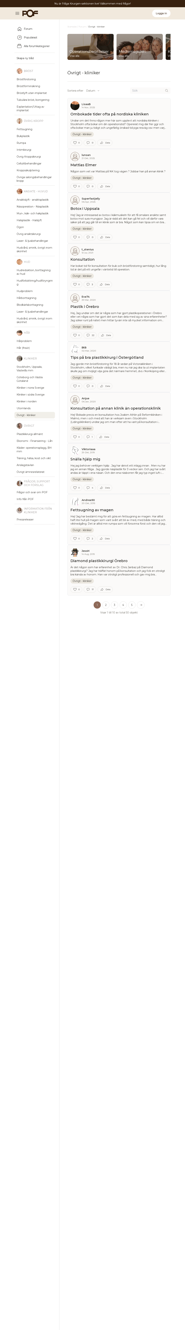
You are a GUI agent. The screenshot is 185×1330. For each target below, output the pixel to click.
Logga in (161, 13)
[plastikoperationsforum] (28, 13)
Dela (107, 142)
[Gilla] (75, 143)
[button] (141, 605)
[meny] (18, 13)
